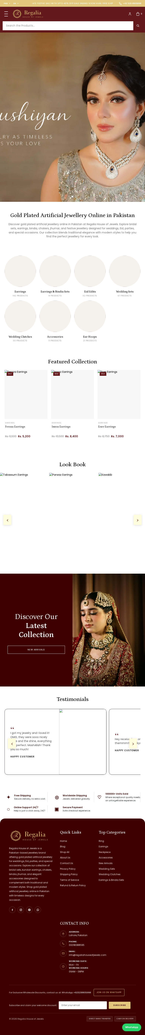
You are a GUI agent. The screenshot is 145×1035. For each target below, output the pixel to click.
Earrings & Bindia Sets (111, 880)
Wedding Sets (107, 868)
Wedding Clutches (109, 874)
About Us (65, 857)
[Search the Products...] (137, 25)
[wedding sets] (72, 117)
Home (63, 841)
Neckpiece (104, 852)
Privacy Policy (68, 868)
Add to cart (22, 443)
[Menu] (6, 14)
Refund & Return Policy (73, 885)
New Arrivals (36, 649)
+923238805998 (82, 992)
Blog (62, 846)
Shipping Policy (69, 874)
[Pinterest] (29, 910)
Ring (101, 841)
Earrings (103, 846)
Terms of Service (69, 880)
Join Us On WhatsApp (109, 992)
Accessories (106, 857)
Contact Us (66, 863)
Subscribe (119, 1005)
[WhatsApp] (38, 910)
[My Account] (130, 14)
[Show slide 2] (72, 196)
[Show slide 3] (76, 196)
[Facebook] (12, 910)
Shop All (64, 852)
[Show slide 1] (69, 196)
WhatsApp (131, 1027)
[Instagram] (21, 910)
